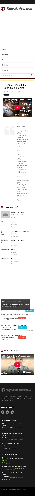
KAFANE (29, 310)
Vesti (4, 49)
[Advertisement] (17, 29)
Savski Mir (12, 301)
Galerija (5, 70)
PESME (22, 318)
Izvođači (5, 60)
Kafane (5, 65)
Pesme (5, 54)
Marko (27, 494)
